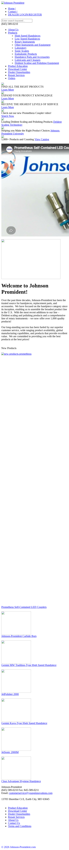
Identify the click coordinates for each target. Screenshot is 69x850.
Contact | (12, 11)
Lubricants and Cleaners (27, 60)
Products (12, 32)
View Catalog (41, 139)
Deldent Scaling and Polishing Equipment (37, 63)
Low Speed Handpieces (27, 38)
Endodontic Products (26, 53)
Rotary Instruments (25, 41)
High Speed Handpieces (27, 35)
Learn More (7, 89)
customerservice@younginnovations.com (30, 793)
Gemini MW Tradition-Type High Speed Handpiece (28, 665)
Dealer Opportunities (19, 72)
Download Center (17, 69)
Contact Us (14, 823)
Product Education (18, 66)
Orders (11, 78)
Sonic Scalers (22, 50)
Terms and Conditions (19, 826)
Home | (12, 8)
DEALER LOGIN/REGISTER (25, 14)
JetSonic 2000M (10, 752)
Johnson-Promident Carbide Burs (19, 636)
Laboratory (20, 47)
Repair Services (16, 75)
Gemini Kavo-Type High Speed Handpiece (24, 723)
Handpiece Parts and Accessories (32, 57)
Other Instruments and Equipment (32, 44)
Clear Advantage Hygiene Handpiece (21, 781)
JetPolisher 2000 (10, 694)
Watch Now (7, 116)
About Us (13, 29)
